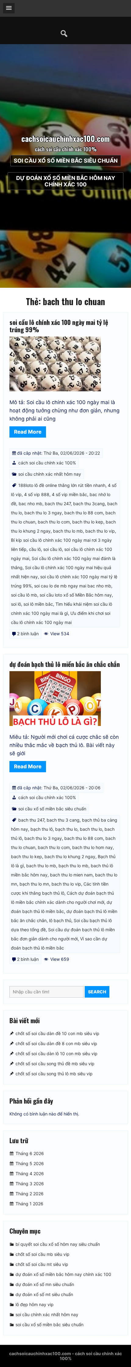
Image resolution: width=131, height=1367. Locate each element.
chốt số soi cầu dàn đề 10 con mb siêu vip (57, 1033)
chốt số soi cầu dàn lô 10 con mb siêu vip (56, 1053)
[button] (9, 8)
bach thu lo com (54, 521)
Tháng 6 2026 (30, 1153)
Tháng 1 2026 (29, 1204)
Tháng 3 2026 (30, 1183)
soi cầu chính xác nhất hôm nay (49, 474)
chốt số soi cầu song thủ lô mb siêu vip (54, 1073)
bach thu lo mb (68, 531)
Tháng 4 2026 (30, 1173)
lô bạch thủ (60, 920)
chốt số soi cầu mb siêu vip (42, 1254)
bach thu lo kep (87, 521)
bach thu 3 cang (63, 820)
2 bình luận (28, 633)
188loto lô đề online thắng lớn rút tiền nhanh (61, 485)
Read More (27, 432)
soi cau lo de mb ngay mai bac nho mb (72, 585)
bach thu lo (91, 829)
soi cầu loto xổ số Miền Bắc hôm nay (76, 594)
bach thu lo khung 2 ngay (69, 856)
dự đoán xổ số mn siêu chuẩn (45, 1284)
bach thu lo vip (100, 531)
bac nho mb (30, 503)
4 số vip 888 (36, 494)
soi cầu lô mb (24, 594)
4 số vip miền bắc (69, 494)
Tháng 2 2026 (30, 1193)
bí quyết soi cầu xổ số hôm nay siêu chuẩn (58, 1244)
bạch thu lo (66, 829)
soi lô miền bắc (38, 604)
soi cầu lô (52, 549)
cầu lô (35, 549)
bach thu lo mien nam (71, 874)
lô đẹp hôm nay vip (35, 1304)
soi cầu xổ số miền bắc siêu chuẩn (66, 160)
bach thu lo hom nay (92, 847)
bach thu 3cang (89, 503)
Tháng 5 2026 (30, 1163)
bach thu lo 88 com (83, 512)
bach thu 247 (58, 503)
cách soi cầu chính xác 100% (47, 462)
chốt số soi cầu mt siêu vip (42, 1264)
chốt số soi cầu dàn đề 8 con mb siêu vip (56, 1043)
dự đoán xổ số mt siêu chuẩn (44, 1294)
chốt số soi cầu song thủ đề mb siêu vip (55, 1063)
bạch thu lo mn (34, 883)
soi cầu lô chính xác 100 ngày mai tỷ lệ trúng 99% (58, 325)
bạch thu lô (41, 829)
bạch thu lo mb (73, 865)
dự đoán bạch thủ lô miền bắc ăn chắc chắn (64, 664)
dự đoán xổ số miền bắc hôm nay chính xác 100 (65, 181)
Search (97, 991)
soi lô (16, 604)
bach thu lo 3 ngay (43, 512)
